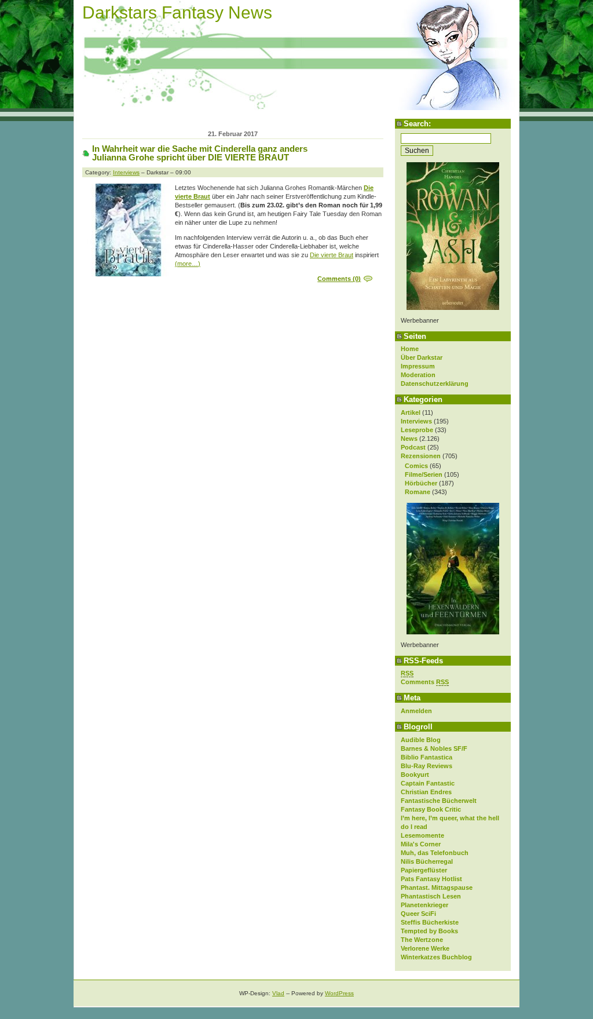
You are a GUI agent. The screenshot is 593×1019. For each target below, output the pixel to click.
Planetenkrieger (424, 904)
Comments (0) (339, 278)
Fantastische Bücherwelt (439, 800)
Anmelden (416, 710)
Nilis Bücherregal (427, 861)
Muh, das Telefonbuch (434, 852)
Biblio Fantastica (426, 757)
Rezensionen (421, 455)
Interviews (416, 421)
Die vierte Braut (331, 254)
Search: (417, 123)
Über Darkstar (421, 357)
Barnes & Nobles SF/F (434, 748)
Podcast (413, 447)
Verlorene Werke (425, 948)
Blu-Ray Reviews (426, 765)
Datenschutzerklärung (434, 383)
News (409, 438)
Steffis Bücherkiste (430, 922)
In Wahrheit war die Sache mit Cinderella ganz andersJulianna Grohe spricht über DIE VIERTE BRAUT (200, 153)
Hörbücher (421, 483)
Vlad (278, 993)
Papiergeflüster (424, 870)
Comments (425, 681)
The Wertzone (422, 939)
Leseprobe (417, 429)
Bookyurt (415, 774)
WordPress (339, 993)
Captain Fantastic (428, 783)
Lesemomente (422, 835)
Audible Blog (421, 739)
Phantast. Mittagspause (437, 887)
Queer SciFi (418, 913)
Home (410, 348)
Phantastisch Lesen (431, 896)
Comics (416, 465)
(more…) (187, 263)
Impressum (418, 366)
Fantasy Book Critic (431, 809)
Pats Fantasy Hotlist (431, 878)
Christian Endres (426, 791)
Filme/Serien (423, 474)
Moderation (418, 374)
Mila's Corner (421, 844)
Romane (417, 491)
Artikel (410, 412)
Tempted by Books (429, 930)
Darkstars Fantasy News (177, 12)
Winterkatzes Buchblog (436, 957)
